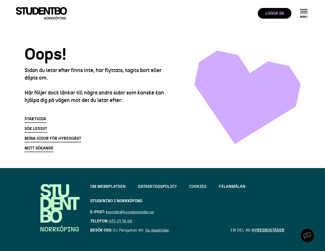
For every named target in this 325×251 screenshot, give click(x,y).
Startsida (35, 119)
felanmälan (232, 187)
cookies (197, 187)
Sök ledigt (36, 129)
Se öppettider (157, 230)
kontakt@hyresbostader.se (130, 212)
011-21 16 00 (120, 221)
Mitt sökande (39, 148)
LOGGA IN (274, 14)
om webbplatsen (108, 187)
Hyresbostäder (268, 230)
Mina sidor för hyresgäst (53, 139)
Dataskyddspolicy (157, 187)
